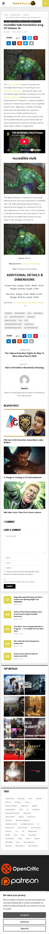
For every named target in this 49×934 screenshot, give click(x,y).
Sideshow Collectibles (31, 264)
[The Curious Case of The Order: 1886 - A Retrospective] (14, 706)
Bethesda (21, 798)
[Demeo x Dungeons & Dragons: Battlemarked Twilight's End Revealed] (35, 728)
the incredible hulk (31, 327)
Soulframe (32, 835)
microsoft (31, 817)
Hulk (18, 97)
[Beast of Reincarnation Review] (35, 706)
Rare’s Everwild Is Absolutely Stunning (24, 368)
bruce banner (20, 313)
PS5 (23, 831)
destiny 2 (18, 802)
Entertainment (15, 21)
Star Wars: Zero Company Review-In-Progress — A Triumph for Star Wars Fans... (29, 628)
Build (30, 798)
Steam (19, 838)
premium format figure (13, 324)
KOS (20, 320)
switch (28, 838)
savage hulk (29, 324)
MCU (26, 320)
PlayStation (9, 828)
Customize (24, 922)
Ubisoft (37, 838)
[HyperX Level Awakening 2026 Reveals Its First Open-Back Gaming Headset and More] (35, 771)
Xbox (18, 842)
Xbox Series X (33, 846)
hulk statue (38, 313)
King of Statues (25, 21)
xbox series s (20, 846)
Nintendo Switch (11, 824)
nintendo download (23, 820)
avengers (8, 313)
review (7, 835)
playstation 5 (36, 828)
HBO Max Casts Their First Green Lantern (22, 512)
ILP (6, 317)
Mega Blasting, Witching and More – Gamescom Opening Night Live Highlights (28, 599)
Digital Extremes (11, 806)
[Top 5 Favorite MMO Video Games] (14, 728)
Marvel (21, 817)
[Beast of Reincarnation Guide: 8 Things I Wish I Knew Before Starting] (35, 750)
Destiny (8, 802)
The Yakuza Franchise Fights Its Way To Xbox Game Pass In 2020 (24, 354)
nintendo (8, 820)
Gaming (34, 806)
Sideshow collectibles (13, 91)
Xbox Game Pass (28, 842)
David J (8, 32)
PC (38, 824)
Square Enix (9, 838)
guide (21, 809)
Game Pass (24, 806)
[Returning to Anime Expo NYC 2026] (14, 750)
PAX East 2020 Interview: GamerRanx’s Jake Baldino (23, 441)
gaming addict (10, 809)
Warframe (9, 842)
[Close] (47, 892)
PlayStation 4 (22, 828)
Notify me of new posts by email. (20, 582)
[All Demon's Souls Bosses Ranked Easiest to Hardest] (14, 771)
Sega (15, 835)
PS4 (16, 831)
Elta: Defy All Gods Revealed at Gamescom (26, 642)
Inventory (36, 809)
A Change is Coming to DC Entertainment (23, 477)
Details (27, 802)
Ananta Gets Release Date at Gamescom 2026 (26, 654)
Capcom (38, 798)
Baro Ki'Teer (9, 798)
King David (30, 317)
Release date (32, 831)
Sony (22, 835)
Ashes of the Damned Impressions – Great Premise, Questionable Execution (28, 614)
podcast (8, 831)
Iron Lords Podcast (17, 317)
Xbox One (8, 846)
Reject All (24, 929)
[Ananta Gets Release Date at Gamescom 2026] (14, 685)
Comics (6, 21)
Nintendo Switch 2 (27, 824)
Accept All (24, 915)
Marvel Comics (35, 21)
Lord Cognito (10, 817)
